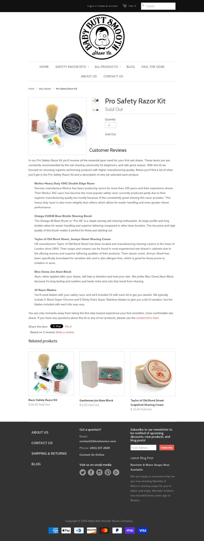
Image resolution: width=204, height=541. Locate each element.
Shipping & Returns (49, 453)
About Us (39, 432)
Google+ (116, 472)
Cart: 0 (132, 5)
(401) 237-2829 (100, 448)
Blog (36, 464)
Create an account (107, 5)
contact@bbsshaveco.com (97, 441)
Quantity (110, 119)
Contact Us (42, 443)
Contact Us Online (91, 454)
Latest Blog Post (141, 458)
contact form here (147, 317)
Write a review (65, 332)
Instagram (99, 472)
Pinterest (108, 472)
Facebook (91, 472)
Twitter (82, 472)
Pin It (68, 326)
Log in (90, 5)
